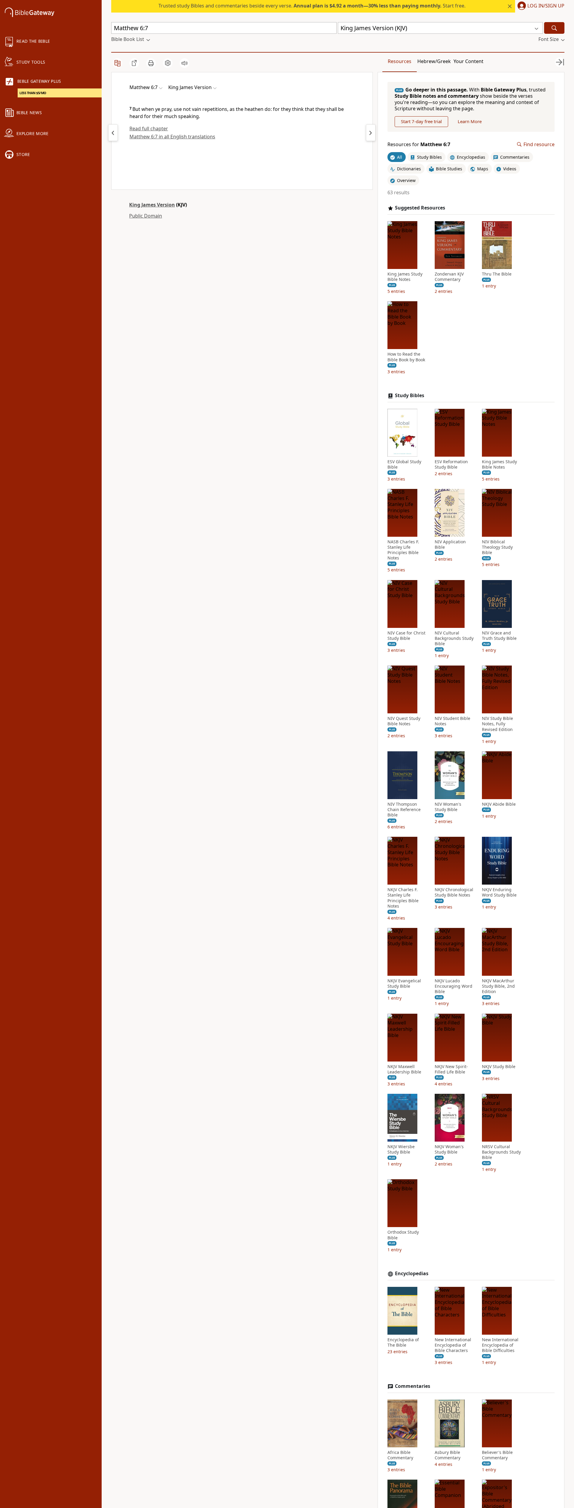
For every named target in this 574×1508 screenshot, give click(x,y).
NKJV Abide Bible (499, 804)
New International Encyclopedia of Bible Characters (453, 1345)
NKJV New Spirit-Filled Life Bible (451, 1069)
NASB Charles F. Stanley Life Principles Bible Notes (403, 550)
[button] (539, 6)
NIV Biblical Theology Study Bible (497, 547)
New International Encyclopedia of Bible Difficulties (500, 1345)
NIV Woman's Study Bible (448, 807)
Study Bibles (409, 395)
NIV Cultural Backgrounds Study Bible (454, 638)
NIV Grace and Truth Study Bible (499, 635)
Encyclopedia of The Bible (403, 1342)
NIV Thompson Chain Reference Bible (404, 810)
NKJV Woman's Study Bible (449, 1149)
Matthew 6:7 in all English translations (172, 136)
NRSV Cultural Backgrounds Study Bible (501, 1152)
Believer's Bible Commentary (497, 1455)
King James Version (152, 204)
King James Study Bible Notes (404, 276)
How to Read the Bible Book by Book (406, 356)
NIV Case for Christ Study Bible (406, 635)
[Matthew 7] (370, 132)
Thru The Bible (497, 274)
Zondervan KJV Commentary (449, 276)
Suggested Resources (420, 208)
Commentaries (412, 1386)
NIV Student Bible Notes (452, 721)
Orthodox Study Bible (403, 1234)
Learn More (470, 121)
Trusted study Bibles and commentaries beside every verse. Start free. (311, 5)
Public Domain (145, 215)
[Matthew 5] (113, 132)
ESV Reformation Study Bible (451, 464)
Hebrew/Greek (434, 61)
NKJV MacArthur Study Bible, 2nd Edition (498, 986)
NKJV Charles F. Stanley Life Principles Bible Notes (403, 898)
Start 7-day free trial (421, 121)
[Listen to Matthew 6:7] (184, 63)
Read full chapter (148, 128)
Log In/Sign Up (545, 6)
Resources (399, 61)
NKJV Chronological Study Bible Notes (454, 892)
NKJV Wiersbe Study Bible (401, 1149)
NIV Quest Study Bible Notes (403, 721)
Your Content (468, 61)
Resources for (418, 144)
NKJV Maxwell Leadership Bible (404, 1069)
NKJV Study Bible (498, 1066)
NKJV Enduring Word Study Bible (499, 892)
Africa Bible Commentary (400, 1455)
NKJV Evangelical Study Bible (404, 983)
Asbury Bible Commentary (447, 1455)
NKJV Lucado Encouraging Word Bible (453, 986)
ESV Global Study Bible (404, 464)
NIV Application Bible (450, 544)
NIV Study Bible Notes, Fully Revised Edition (497, 724)
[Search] (554, 28)
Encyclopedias (411, 1273)
